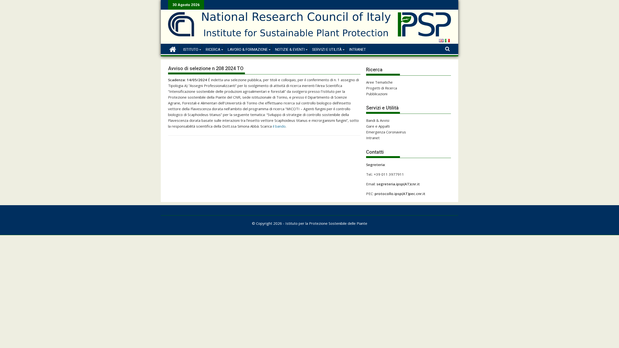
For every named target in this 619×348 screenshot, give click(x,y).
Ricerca (213, 49)
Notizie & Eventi (290, 49)
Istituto (190, 49)
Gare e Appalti (378, 126)
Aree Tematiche (379, 82)
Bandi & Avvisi (377, 120)
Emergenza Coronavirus (386, 132)
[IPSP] (172, 49)
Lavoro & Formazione (248, 49)
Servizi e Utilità (327, 49)
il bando (279, 126)
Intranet (357, 49)
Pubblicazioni (376, 93)
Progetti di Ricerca (381, 88)
